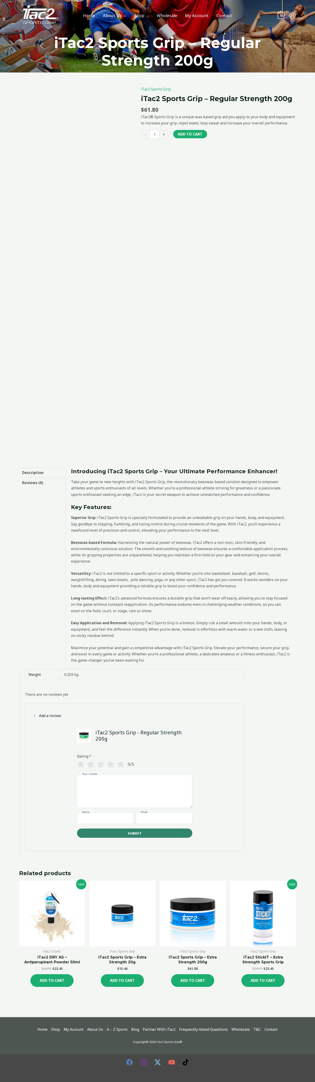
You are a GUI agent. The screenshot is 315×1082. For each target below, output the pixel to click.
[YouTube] (171, 1062)
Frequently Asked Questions (203, 1029)
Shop (55, 1029)
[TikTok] (185, 1062)
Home (42, 1029)
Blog (135, 1029)
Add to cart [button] (52, 980)
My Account (73, 1029)
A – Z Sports (117, 1029)
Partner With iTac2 (159, 1029)
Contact (271, 1029)
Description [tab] (33, 472)
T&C (257, 1029)
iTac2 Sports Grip (156, 89)
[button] (124, 15)
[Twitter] (157, 1062)
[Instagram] (143, 1062)
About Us (95, 1029)
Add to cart (190, 134)
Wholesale (241, 1029)
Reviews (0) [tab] (32, 482)
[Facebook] (129, 1062)
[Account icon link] (292, 15)
